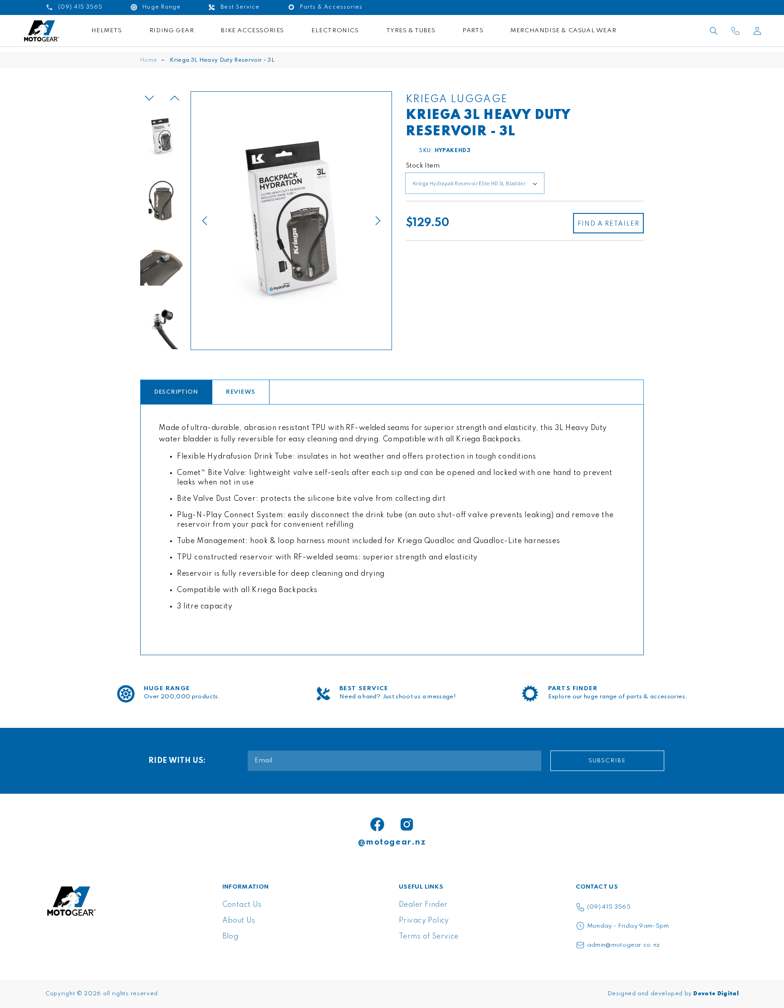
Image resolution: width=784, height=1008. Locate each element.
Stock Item (423, 166)
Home (148, 60)
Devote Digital (716, 994)
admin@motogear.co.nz (623, 945)
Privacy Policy (424, 920)
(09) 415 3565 (609, 907)
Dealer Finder (423, 905)
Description (176, 392)
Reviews (240, 392)
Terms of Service (429, 936)
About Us (238, 920)
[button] (714, 31)
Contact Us (242, 905)
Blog (230, 936)
